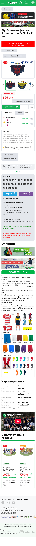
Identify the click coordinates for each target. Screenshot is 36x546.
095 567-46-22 (10, 188)
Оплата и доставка (7, 507)
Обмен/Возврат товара (9, 509)
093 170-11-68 (9, 184)
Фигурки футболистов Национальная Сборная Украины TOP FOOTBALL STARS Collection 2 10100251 (25, 469)
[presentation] (3, 85)
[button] (10, 85)
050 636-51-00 (25, 184)
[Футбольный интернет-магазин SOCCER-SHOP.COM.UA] (12, 2)
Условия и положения (8, 512)
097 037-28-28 (25, 180)
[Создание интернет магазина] (27, 531)
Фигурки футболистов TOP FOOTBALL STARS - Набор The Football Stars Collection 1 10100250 (9, 469)
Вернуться (8, 9)
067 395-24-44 (10, 180)
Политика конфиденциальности (12, 511)
